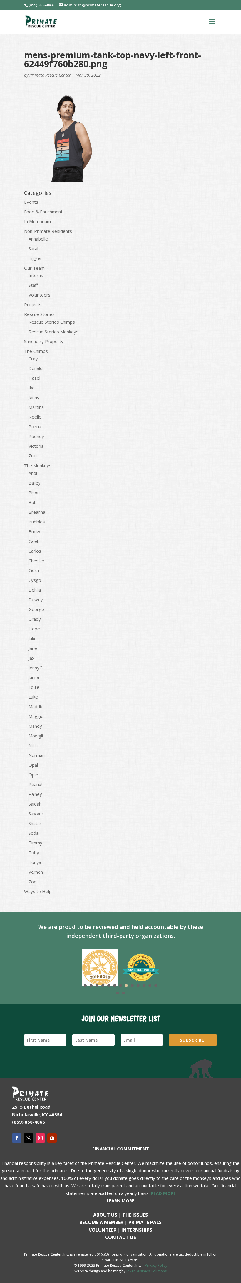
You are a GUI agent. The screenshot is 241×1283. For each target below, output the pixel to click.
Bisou (34, 492)
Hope (34, 629)
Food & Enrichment (43, 212)
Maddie (36, 706)
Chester (37, 561)
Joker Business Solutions (146, 1271)
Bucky (34, 531)
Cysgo (35, 580)
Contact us (120, 1237)
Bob (33, 502)
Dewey (36, 599)
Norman (37, 755)
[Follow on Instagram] (40, 1138)
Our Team (34, 268)
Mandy (35, 726)
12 (149, 985)
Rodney (36, 436)
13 (155, 985)
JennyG (36, 668)
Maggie (36, 716)
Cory (33, 358)
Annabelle (38, 239)
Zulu (33, 456)
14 (117, 993)
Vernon (36, 872)
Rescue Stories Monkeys (53, 332)
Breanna (37, 512)
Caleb (34, 541)
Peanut (36, 784)
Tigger (35, 258)
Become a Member (101, 1222)
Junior (34, 677)
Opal (33, 765)
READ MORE (163, 1193)
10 (138, 985)
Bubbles (37, 522)
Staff (33, 285)
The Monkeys (37, 465)
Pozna (35, 426)
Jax (31, 658)
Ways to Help (38, 891)
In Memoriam (37, 221)
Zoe (32, 882)
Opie (33, 775)
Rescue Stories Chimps (52, 322)
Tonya (35, 862)
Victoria (36, 446)
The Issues (135, 1215)
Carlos (35, 551)
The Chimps (36, 351)
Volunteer (102, 1230)
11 (144, 985)
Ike (32, 388)
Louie (34, 687)
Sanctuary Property (43, 341)
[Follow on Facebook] (16, 1138)
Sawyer (36, 813)
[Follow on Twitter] (28, 1138)
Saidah (35, 804)
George (36, 609)
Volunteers (40, 295)
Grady (35, 619)
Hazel (34, 378)
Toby (34, 852)
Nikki (33, 745)
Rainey (35, 794)
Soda (34, 833)
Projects (32, 304)
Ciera (34, 570)
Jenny (34, 397)
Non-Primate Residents (48, 231)
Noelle (35, 417)
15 (123, 993)
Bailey (35, 483)
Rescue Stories (39, 314)
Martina (36, 407)
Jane (33, 648)
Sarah (34, 248)
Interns (36, 275)
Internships (136, 1230)
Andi (33, 473)
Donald (36, 368)
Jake (33, 638)
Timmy (35, 843)
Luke (33, 697)
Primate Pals (145, 1222)
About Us (105, 1215)
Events (31, 202)
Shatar (35, 823)
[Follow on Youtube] (52, 1138)
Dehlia (35, 590)
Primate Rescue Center (50, 75)
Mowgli (36, 736)
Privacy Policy (156, 1265)
